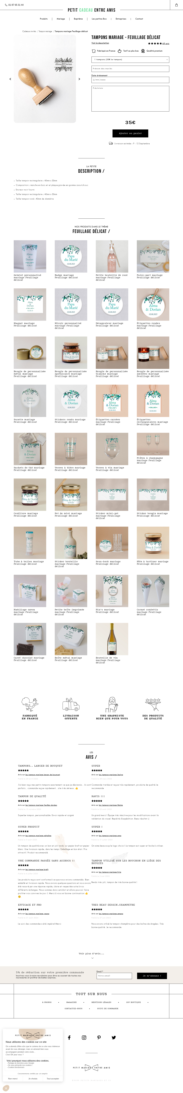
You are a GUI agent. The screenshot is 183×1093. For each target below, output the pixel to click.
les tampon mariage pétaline (38, 836)
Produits (44, 19)
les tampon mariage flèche (111, 805)
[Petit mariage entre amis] (91, 10)
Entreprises (121, 19)
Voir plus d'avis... (91, 953)
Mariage (61, 19)
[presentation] (10, 79)
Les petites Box (99, 19)
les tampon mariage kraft (36, 870)
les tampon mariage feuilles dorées (41, 805)
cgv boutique (133, 1002)
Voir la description (100, 43)
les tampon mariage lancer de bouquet (42, 775)
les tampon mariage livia (110, 872)
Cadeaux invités (29, 31)
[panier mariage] (176, 5)
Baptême (78, 19)
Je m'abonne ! (152, 976)
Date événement (100, 76)
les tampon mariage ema (110, 836)
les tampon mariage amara (111, 914)
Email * (100, 972)
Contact (139, 19)
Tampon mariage (45, 31)
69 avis (165, 44)
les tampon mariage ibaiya (111, 775)
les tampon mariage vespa (37, 914)
